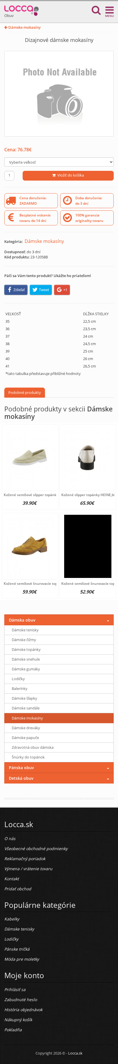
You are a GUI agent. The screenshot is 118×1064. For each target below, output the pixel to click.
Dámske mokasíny (24, 27)
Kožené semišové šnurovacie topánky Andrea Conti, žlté (50, 583)
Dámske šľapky (24, 698)
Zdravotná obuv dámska (33, 747)
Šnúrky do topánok (28, 757)
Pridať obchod (17, 888)
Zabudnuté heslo (20, 999)
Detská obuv (21, 778)
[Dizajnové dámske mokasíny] (59, 94)
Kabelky (11, 919)
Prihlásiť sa (14, 989)
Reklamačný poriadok (24, 858)
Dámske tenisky (25, 629)
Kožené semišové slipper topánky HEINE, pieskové (44, 494)
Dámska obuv (22, 620)
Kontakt (11, 878)
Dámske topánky (26, 649)
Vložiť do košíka (70, 175)
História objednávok (23, 1009)
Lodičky (18, 678)
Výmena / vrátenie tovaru (28, 868)
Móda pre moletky (21, 959)
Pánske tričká (17, 949)
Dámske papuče (25, 737)
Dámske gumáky (26, 669)
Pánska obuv (21, 767)
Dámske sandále (26, 708)
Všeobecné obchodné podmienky (36, 848)
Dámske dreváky (26, 727)
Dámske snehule (26, 659)
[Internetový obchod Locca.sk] (21, 9)
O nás (9, 838)
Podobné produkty (24, 392)
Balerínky (19, 688)
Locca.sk (75, 1053)
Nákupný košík (18, 1019)
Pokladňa (13, 1029)
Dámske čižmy (24, 639)
